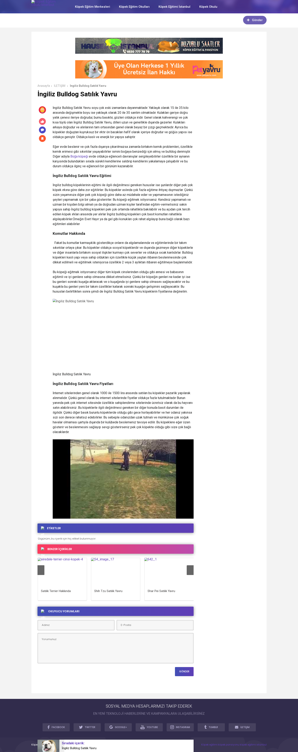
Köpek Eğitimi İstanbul (174, 7)
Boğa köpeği (79, 156)
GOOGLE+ (121, 727)
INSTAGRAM (183, 727)
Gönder (257, 20)
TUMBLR (213, 727)
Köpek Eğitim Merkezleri (92, 7)
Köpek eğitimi (209, 744)
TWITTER (90, 727)
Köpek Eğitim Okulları (134, 7)
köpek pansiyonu (228, 744)
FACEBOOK (58, 727)
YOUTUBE (152, 727)
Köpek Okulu (208, 7)
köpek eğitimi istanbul (253, 744)
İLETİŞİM (245, 727)
